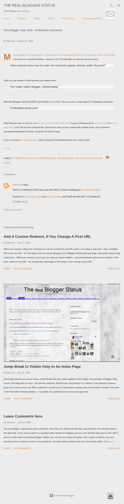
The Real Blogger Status (29, 5)
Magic (37, 18)
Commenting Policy (92, 18)
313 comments (21, 448)
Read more (114, 268)
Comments (19, 158)
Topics (51, 18)
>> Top (7, 148)
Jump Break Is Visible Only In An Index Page (42, 366)
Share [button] (7, 163)
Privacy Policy (68, 18)
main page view (32, 196)
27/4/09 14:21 (20, 201)
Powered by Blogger (64, 495)
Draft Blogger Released (41, 158)
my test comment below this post (53, 123)
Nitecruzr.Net (94, 158)
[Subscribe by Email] (110, 14)
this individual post (28, 140)
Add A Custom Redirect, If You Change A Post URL (47, 236)
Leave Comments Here (23, 416)
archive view (100, 123)
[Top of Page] (110, 496)
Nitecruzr (17, 184)
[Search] (111, 5)
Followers (21, 18)
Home (6, 18)
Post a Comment (12, 209)
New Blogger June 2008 (71, 158)
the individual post (90, 190)
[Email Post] (107, 158)
